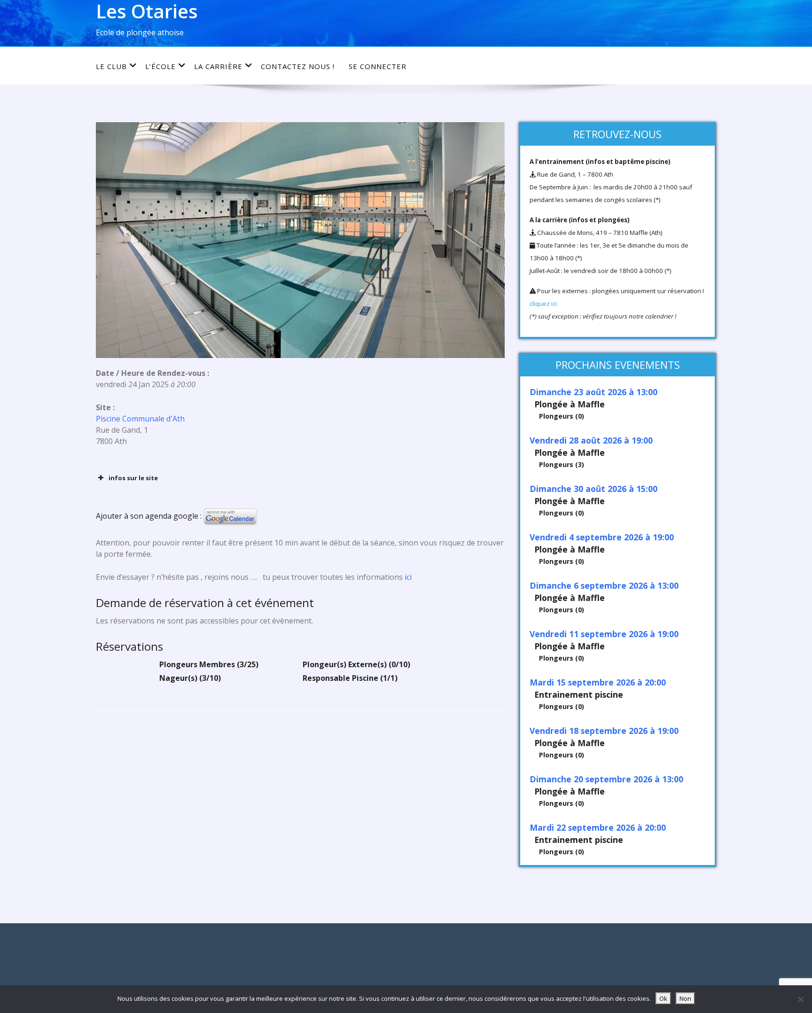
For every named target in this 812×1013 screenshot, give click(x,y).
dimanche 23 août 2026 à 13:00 (593, 391)
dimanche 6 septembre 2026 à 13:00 (604, 585)
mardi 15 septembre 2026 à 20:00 (598, 682)
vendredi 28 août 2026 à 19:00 (591, 440)
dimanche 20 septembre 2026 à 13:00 (606, 779)
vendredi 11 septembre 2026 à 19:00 (604, 633)
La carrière (218, 66)
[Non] (800, 999)
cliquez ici (543, 303)
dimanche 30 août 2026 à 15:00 (593, 488)
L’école (160, 66)
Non (685, 998)
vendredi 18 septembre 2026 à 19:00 (604, 730)
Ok (663, 998)
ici (407, 577)
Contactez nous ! (298, 66)
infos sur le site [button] (133, 478)
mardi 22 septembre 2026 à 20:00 (598, 827)
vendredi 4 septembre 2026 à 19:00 (602, 537)
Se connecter (377, 66)
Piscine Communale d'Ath (140, 418)
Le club (111, 66)
